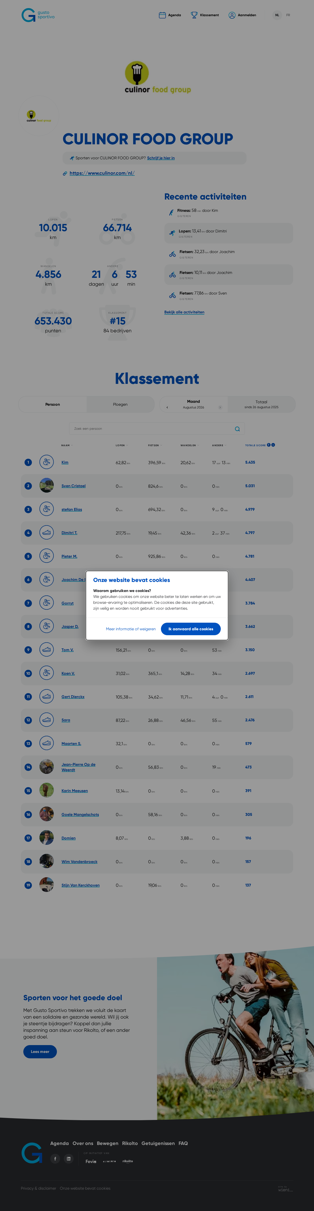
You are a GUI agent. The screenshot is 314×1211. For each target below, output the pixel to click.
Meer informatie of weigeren (131, 629)
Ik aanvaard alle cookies (191, 629)
